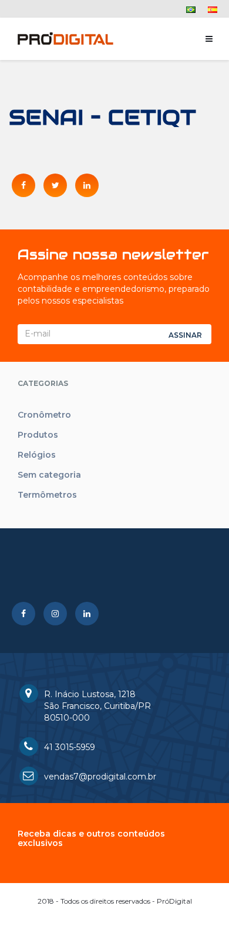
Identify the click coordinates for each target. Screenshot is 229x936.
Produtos (38, 434)
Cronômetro (44, 414)
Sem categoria (49, 474)
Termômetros (47, 494)
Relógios (37, 454)
